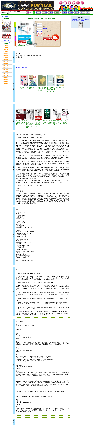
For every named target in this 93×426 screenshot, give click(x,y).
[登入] (28, 13)
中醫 (23, 67)
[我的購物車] (65, 4)
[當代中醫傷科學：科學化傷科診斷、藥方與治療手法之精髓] (51, 80)
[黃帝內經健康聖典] (60, 80)
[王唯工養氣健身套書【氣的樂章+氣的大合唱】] (57, 114)
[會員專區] (51, 13)
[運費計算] (71, 13)
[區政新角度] (6, 26)
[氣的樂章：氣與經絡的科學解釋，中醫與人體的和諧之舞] (21, 114)
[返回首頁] (88, 13)
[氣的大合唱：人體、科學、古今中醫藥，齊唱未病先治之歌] (38, 114)
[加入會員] (69, 4)
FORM (17, 61)
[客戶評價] (31, 13)
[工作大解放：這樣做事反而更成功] (65, 114)
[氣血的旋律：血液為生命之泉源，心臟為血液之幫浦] (30, 114)
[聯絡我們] (83, 13)
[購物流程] (64, 13)
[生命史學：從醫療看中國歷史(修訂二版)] (42, 80)
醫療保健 (18, 67)
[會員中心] (74, 4)
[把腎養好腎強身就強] (24, 80)
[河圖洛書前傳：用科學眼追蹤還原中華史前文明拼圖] (48, 114)
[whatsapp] (34, 13)
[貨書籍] (57, 13)
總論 (26, 67)
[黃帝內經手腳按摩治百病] (33, 80)
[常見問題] (78, 4)
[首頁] (82, 4)
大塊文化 (45, 28)
